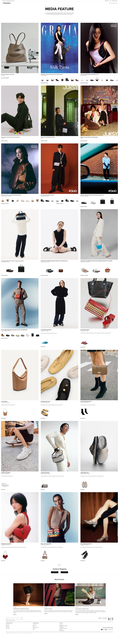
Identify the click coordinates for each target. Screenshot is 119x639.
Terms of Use (21, 633)
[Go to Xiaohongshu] (108, 619)
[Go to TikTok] (110, 618)
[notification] (111, 3)
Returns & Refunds (35, 627)
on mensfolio (3, 75)
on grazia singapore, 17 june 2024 (6, 196)
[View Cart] (116, 3)
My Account (7, 624)
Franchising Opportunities (63, 628)
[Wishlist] (114, 3)
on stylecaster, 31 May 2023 (5, 402)
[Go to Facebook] (103, 618)
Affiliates (61, 629)
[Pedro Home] (6, 3)
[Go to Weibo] (110, 619)
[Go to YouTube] (108, 618)
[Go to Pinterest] (112, 618)
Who (42, 473)
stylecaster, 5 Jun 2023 (84, 330)
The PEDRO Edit (62, 630)
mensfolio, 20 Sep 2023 (84, 196)
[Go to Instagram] (105, 618)
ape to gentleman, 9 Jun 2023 (6, 330)
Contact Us (34, 628)
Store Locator (8, 628)
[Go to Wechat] (112, 619)
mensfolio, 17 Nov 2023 (45, 196)
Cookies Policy (30, 633)
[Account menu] (113, 3)
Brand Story (61, 624)
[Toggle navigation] (2, 3)
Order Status (34, 624)
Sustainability (61, 627)
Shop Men (64, 572)
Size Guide (7, 627)
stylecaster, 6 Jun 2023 (45, 330)
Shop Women (54, 572)
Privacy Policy (26, 633)
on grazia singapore (44, 75)
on (41, 473)
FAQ (33, 629)
